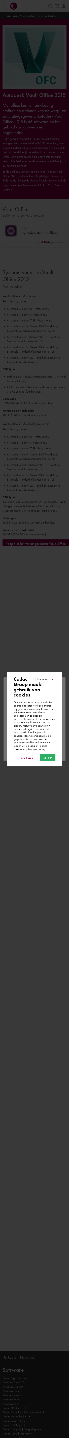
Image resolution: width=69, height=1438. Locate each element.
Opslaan (47, 757)
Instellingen (26, 757)
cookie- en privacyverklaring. (30, 749)
